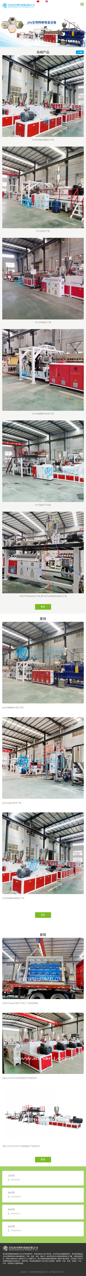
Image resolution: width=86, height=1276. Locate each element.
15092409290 (16, 1230)
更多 (43, 607)
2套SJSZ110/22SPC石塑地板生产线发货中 (21, 1146)
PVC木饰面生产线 (43, 322)
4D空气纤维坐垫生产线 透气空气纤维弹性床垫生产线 (43, 596)
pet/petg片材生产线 (11, 803)
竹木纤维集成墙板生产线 (43, 140)
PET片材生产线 (43, 231)
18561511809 (15, 1180)
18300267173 (15, 1214)
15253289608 (16, 1197)
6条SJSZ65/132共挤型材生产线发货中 (19, 1078)
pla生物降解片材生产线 (43, 413)
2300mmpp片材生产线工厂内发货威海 (20, 1003)
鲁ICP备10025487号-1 (57, 1272)
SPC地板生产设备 (43, 505)
